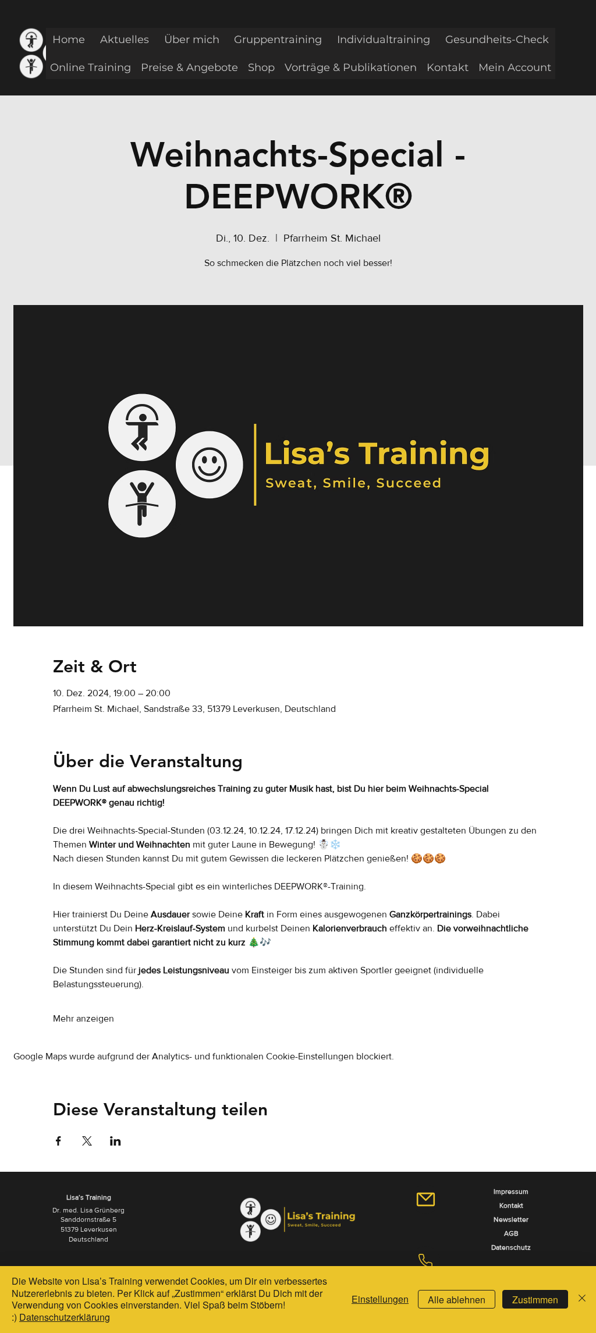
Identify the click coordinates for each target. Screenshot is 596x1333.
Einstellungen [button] (380, 1299)
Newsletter (511, 1219)
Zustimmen (535, 1299)
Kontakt (511, 1205)
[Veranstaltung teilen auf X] (87, 1141)
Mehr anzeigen (83, 1018)
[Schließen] (582, 1299)
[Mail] (425, 1199)
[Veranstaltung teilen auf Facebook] (58, 1141)
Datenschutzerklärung (64, 1317)
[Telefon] (425, 1260)
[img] (297, 1243)
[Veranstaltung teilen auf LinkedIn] (115, 1141)
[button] (124, 39)
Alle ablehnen (456, 1299)
